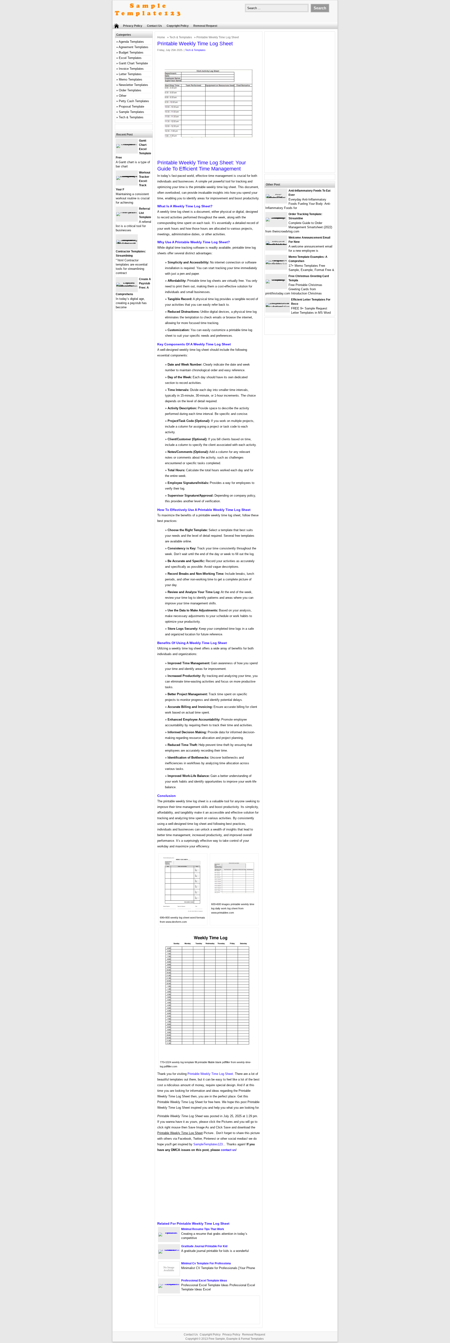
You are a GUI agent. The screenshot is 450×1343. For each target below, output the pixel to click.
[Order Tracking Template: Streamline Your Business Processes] (276, 217)
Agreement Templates (133, 47)
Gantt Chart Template (133, 63)
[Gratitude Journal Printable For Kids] (169, 1249)
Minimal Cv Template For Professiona (206, 1263)
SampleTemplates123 (208, 1144)
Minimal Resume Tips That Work (202, 1229)
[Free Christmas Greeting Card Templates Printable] (276, 279)
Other (122, 95)
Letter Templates (130, 74)
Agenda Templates (131, 41)
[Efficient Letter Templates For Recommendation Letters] (277, 307)
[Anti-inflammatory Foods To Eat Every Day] (276, 198)
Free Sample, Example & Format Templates (236, 1338)
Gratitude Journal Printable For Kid (204, 1246)
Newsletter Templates (133, 85)
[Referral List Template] (126, 212)
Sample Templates (131, 112)
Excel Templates (130, 58)
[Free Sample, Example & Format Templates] (147, 20)
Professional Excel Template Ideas (204, 1280)
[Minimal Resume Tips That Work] (169, 1232)
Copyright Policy (178, 25)
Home (161, 37)
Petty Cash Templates (134, 101)
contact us (228, 1150)
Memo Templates (130, 79)
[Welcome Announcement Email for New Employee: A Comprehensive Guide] (276, 245)
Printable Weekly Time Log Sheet (210, 1074)
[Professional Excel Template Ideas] (169, 1284)
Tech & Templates (180, 37)
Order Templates (130, 90)
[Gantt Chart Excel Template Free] (126, 144)
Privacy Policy (132, 25)
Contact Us (154, 25)
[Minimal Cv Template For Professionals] (169, 1275)
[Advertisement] (208, 1188)
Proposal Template (131, 106)
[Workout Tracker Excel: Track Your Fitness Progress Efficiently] (126, 176)
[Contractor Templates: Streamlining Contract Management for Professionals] (126, 243)
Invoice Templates (131, 68)
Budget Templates (131, 52)
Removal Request (205, 25)
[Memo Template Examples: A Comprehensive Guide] (276, 264)
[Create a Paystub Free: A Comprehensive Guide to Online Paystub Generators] (126, 286)
